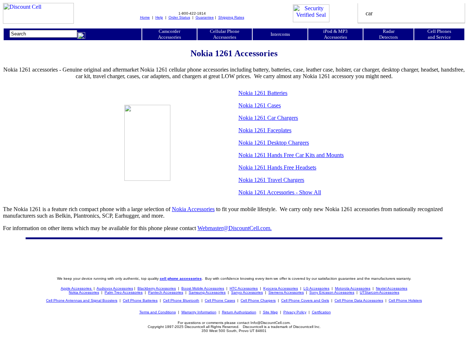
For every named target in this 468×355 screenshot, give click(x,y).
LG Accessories (316, 288)
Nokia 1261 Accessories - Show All (279, 192)
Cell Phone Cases (220, 300)
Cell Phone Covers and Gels (305, 300)
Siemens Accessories (286, 292)
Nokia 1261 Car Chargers (268, 118)
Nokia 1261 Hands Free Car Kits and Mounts (291, 155)
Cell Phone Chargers (258, 300)
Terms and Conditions (157, 312)
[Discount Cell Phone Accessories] (38, 22)
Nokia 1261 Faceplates (264, 130)
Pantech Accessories (165, 292)
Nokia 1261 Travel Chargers (271, 180)
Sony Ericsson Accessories (331, 292)
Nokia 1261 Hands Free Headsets (277, 167)
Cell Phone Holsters (405, 300)
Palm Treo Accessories (124, 292)
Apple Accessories (77, 288)
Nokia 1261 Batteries (262, 93)
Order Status (179, 17)
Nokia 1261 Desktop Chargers (273, 143)
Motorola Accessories (352, 288)
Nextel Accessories (391, 288)
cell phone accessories (181, 278)
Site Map (270, 312)
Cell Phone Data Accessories (359, 300)
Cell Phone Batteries (140, 300)
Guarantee (205, 17)
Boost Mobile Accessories (202, 288)
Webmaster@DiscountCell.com (234, 228)
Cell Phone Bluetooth (181, 300)
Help (159, 17)
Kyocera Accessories (280, 288)
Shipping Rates (231, 17)
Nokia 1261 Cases (259, 105)
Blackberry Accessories (156, 288)
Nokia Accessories (193, 209)
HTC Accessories (244, 288)
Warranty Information (198, 312)
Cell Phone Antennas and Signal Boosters (81, 300)
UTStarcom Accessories (379, 292)
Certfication (321, 312)
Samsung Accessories (207, 292)
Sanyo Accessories (247, 292)
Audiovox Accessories (115, 288)
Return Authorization (239, 312)
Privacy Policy (294, 312)
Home (145, 17)
